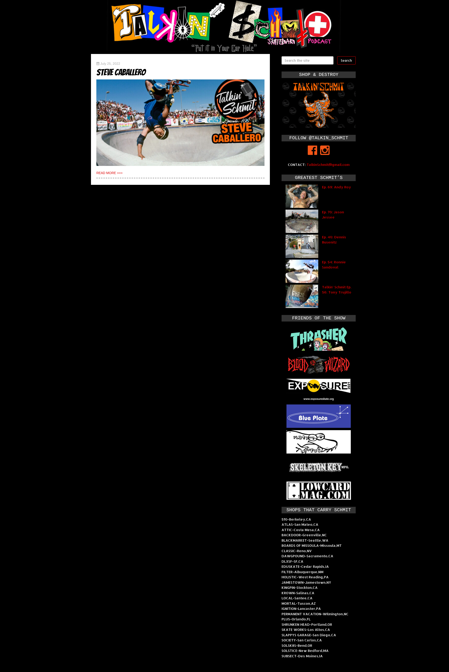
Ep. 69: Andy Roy (336, 187)
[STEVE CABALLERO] (180, 122)
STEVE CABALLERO (121, 72)
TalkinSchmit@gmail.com (328, 164)
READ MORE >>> (109, 173)
